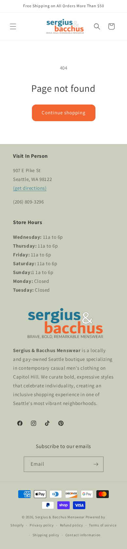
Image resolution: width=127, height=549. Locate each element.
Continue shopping (64, 112)
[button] (13, 26)
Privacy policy (42, 525)
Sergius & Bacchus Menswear (60, 517)
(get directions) (30, 188)
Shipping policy (46, 535)
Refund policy (71, 525)
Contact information (83, 535)
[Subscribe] (96, 464)
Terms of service (102, 525)
